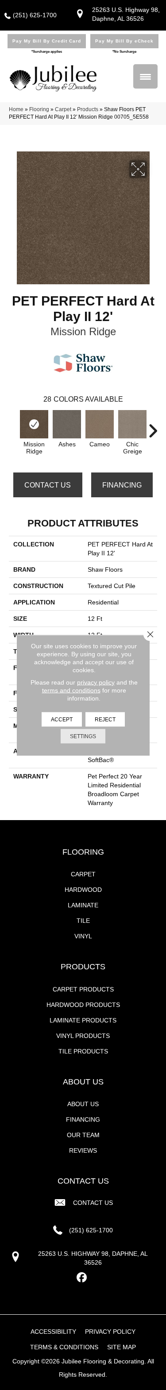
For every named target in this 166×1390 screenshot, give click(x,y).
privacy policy (96, 681)
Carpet (63, 109)
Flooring (39, 109)
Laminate (83, 905)
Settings (83, 736)
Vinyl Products (83, 1035)
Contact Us (47, 485)
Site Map (121, 1347)
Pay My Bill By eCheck (124, 41)
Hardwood (83, 889)
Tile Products (83, 1051)
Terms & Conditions (64, 1347)
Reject (105, 719)
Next (152, 426)
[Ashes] (66, 424)
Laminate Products (83, 1020)
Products (87, 109)
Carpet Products (83, 989)
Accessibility (53, 1331)
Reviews (83, 1150)
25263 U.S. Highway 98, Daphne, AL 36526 (93, 1258)
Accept (62, 719)
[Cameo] (99, 424)
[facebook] (81, 1277)
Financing (122, 485)
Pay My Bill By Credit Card (46, 41)
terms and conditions (71, 689)
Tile (83, 920)
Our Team (83, 1134)
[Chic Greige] (132, 424)
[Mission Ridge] (34, 424)
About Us (83, 1103)
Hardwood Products (83, 1004)
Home (16, 109)
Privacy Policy (110, 1331)
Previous (13, 426)
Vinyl (83, 936)
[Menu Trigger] (145, 76)
